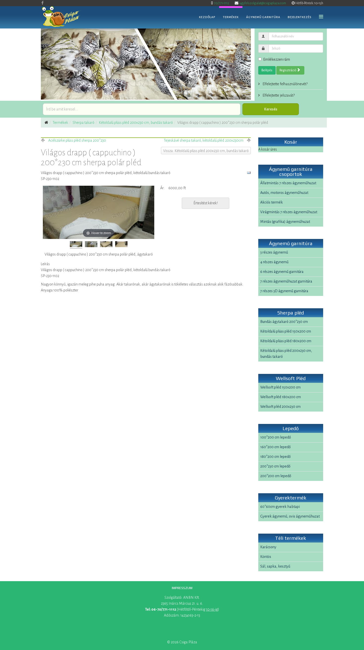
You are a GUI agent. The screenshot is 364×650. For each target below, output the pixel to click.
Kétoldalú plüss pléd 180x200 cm (285, 341)
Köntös (265, 557)
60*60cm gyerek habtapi (280, 507)
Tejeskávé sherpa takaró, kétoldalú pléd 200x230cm (203, 140)
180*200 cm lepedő (275, 457)
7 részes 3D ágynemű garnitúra (284, 291)
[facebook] (42, 3)
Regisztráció (288, 70)
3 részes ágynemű (274, 252)
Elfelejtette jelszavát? (278, 95)
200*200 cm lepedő (275, 476)
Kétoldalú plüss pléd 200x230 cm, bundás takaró (136, 123)
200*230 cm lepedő (275, 466)
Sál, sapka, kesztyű (275, 566)
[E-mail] (249, 173)
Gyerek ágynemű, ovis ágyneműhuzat (290, 516)
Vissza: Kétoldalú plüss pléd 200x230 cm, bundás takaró (206, 151)
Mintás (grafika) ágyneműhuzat (285, 222)
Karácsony (268, 547)
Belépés (266, 70)
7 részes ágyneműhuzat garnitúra (286, 281)
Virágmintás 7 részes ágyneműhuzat (288, 212)
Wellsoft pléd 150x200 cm (280, 387)
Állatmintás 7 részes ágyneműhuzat (288, 183)
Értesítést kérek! (205, 203)
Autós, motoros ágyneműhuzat (284, 193)
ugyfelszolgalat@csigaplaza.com (262, 3)
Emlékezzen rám (276, 59)
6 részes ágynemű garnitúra (282, 272)
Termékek (231, 17)
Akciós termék (271, 202)
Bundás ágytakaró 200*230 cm (284, 322)
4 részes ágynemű (274, 262)
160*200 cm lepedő (275, 447)
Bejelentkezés (300, 17)
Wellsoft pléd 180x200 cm (280, 397)
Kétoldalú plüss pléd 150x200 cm (285, 331)
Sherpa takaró (83, 123)
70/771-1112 (221, 3)
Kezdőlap (207, 17)
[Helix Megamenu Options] (321, 17)
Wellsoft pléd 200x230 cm (280, 407)
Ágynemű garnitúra (263, 17)
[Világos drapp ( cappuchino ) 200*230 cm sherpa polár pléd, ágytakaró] (76, 245)
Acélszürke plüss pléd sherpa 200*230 (77, 140)
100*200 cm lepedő (275, 437)
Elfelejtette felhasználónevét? (285, 84)
